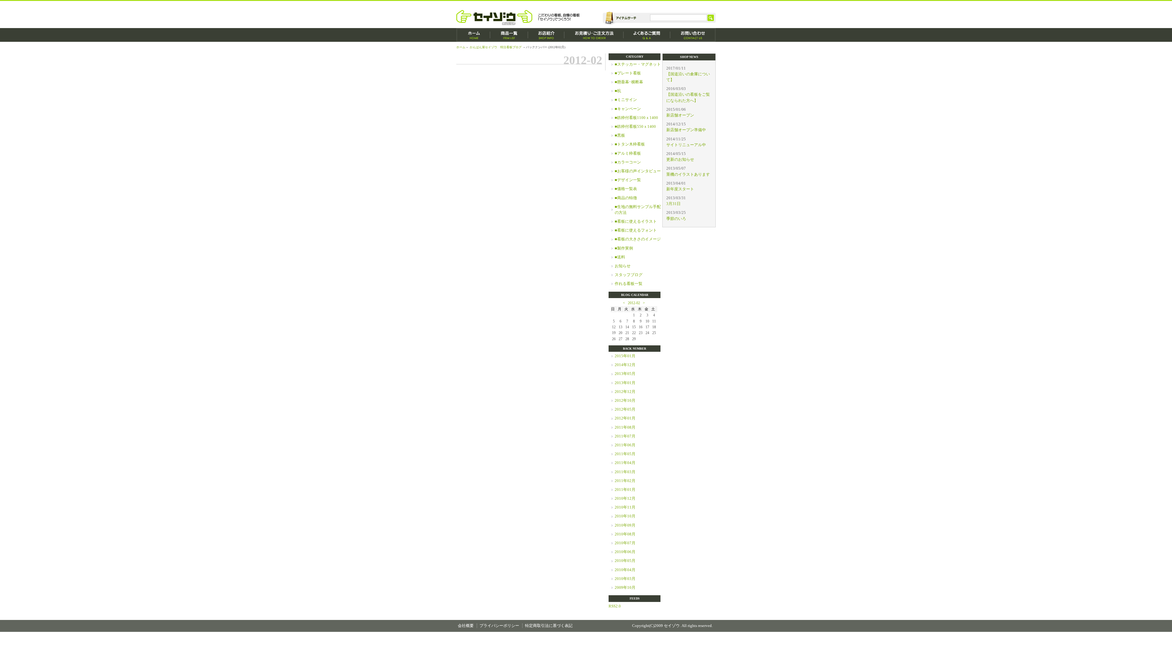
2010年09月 (625, 525)
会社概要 (466, 626)
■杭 (618, 91)
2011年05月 (625, 454)
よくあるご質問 (647, 35)
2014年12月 (625, 365)
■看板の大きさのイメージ (638, 239)
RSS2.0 (615, 606)
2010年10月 (625, 516)
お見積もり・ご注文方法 (594, 35)
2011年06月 (625, 445)
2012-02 (634, 303)
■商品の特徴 (626, 198)
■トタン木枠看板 (630, 144)
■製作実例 (624, 248)
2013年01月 (625, 383)
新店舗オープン (680, 115)
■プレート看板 (628, 73)
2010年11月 (625, 507)
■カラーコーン (628, 162)
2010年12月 (625, 498)
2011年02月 (625, 481)
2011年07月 (625, 436)
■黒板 (620, 135)
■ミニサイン (626, 100)
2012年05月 (625, 409)
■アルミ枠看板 (628, 153)
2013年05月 (625, 374)
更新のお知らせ (680, 159)
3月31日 (673, 204)
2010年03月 (625, 579)
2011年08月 (625, 427)
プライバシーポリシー (499, 626)
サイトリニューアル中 (686, 145)
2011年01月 (625, 490)
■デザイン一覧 (628, 180)
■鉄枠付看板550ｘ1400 (635, 126)
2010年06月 (625, 552)
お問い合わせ (693, 35)
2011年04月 (625, 463)
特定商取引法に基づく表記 (549, 626)
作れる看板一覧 (628, 284)
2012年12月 (625, 392)
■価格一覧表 (626, 189)
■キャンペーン (628, 109)
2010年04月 (625, 570)
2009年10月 (625, 587)
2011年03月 (625, 472)
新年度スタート (680, 189)
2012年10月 (625, 400)
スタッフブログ (628, 275)
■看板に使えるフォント (636, 230)
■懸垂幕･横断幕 (629, 82)
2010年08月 (625, 534)
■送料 (620, 257)
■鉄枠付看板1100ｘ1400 (636, 118)
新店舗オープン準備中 (686, 130)
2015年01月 (625, 356)
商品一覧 (509, 35)
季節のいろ (676, 219)
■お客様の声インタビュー (638, 171)
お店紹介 (546, 35)
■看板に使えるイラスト (636, 221)
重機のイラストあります (688, 174)
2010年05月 (625, 561)
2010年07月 (625, 543)
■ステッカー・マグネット (638, 64)
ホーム (473, 35)
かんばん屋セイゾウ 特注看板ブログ (496, 47)
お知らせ (623, 266)
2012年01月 (625, 418)
